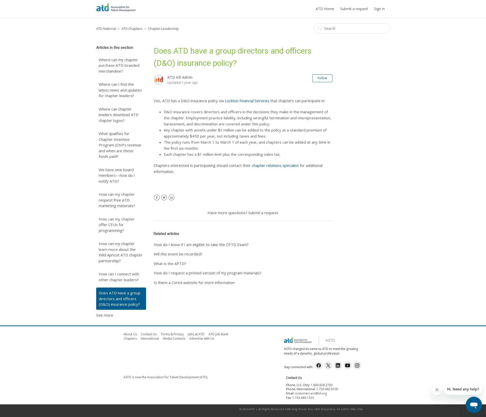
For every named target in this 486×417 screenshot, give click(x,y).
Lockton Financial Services (247, 100)
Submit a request (354, 8)
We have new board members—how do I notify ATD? (117, 175)
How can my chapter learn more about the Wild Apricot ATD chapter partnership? (121, 252)
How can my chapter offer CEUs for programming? (117, 224)
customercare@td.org (311, 393)
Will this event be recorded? (178, 253)
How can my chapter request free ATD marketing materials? (117, 200)
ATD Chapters (132, 28)
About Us (130, 334)
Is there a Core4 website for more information (194, 282)
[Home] (116, 11)
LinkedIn (171, 197)
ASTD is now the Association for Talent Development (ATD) (165, 377)
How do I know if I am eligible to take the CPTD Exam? (201, 244)
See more (104, 315)
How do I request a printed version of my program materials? (207, 272)
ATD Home (325, 8)
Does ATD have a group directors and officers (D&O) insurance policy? (119, 298)
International (150, 338)
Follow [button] (322, 78)
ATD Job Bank (218, 334)
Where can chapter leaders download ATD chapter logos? (118, 114)
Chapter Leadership (163, 28)
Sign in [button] (379, 8)
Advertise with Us (201, 338)
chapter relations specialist (275, 165)
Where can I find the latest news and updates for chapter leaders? (120, 90)
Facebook (157, 197)
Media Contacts (174, 338)
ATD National (106, 28)
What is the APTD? (170, 263)
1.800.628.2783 (322, 385)
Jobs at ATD (196, 334)
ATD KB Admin (180, 77)
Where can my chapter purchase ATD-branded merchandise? (119, 65)
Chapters (130, 338)
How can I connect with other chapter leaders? (119, 276)
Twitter (164, 197)
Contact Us (149, 334)
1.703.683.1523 (303, 398)
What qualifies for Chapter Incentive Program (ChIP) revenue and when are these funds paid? (120, 145)
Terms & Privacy (172, 334)
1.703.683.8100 (327, 389)
